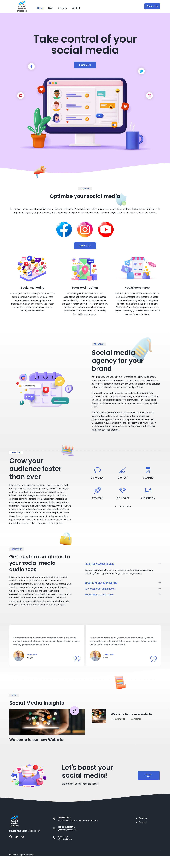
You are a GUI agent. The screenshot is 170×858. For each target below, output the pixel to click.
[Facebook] (10, 836)
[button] (123, 564)
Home (40, 8)
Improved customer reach (100, 589)
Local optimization (85, 288)
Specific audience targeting (101, 583)
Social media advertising (99, 594)
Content (123, 478)
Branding (148, 478)
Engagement (97, 478)
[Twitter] (16, 836)
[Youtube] (22, 836)
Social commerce (137, 288)
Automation (148, 498)
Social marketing (32, 288)
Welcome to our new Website (36, 739)
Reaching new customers (99, 564)
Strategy (97, 498)
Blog (50, 8)
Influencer (122, 498)
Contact (76, 8)
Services (62, 8)
